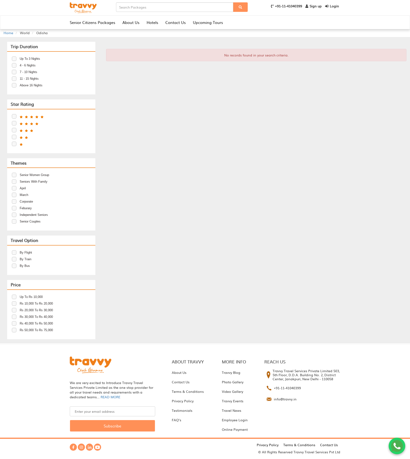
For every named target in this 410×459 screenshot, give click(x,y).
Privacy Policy (183, 401)
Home (8, 32)
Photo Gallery (232, 382)
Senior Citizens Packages (92, 22)
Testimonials (182, 410)
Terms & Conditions (188, 391)
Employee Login (235, 419)
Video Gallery (232, 391)
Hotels (152, 22)
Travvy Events (232, 401)
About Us (131, 22)
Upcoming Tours (208, 22)
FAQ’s (176, 419)
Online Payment (235, 429)
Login (334, 6)
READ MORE (110, 396)
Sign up (316, 6)
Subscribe (112, 426)
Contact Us (175, 22)
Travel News (231, 410)
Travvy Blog (231, 372)
